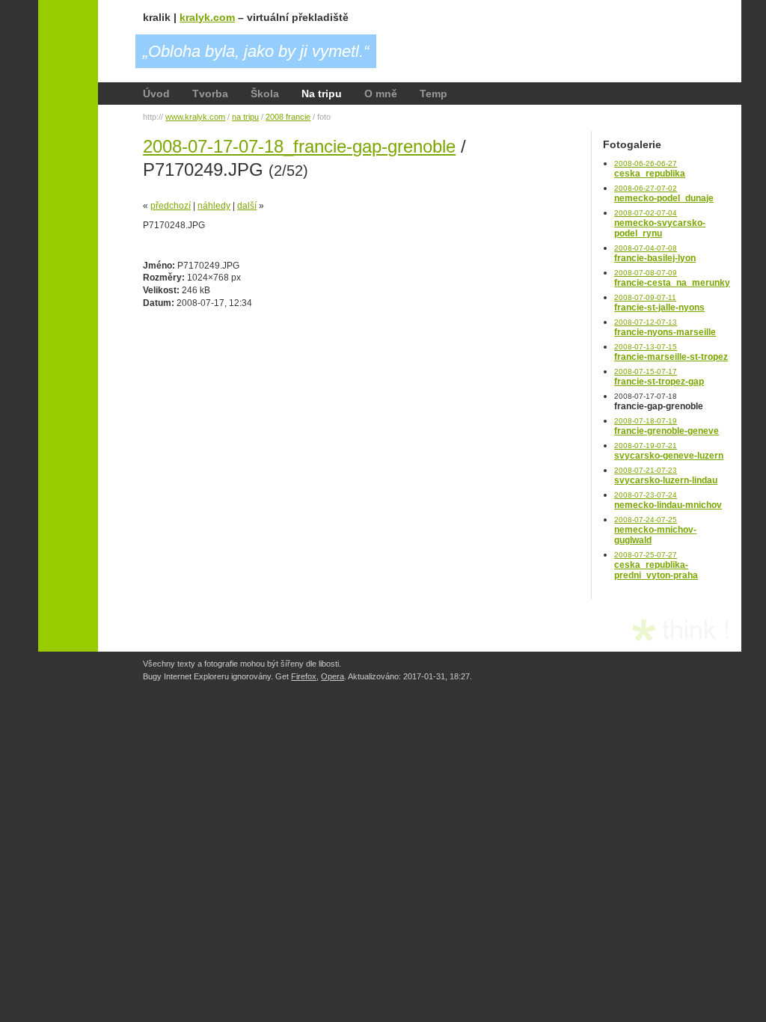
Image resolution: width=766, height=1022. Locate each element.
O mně (380, 94)
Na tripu (321, 94)
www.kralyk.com (195, 116)
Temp (433, 94)
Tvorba (210, 94)
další (247, 206)
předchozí (170, 206)
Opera (332, 676)
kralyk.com (207, 17)
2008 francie (288, 116)
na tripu (245, 116)
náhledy (213, 206)
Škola (265, 94)
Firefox (303, 676)
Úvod (156, 94)
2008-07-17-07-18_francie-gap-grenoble (299, 146)
